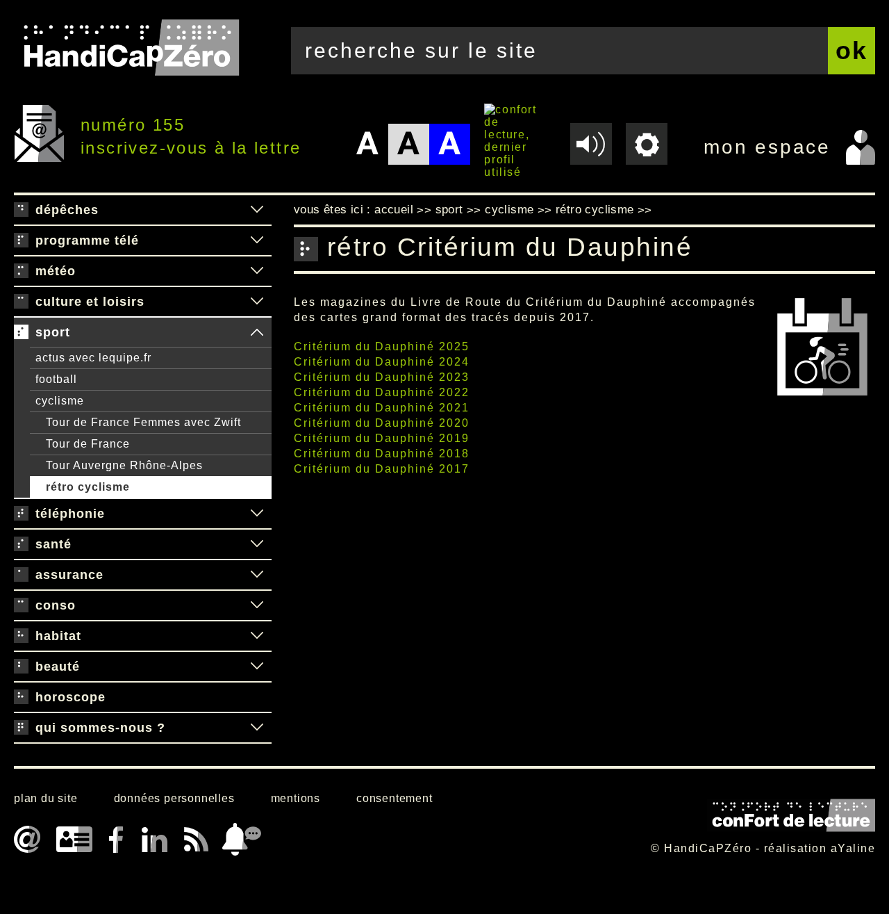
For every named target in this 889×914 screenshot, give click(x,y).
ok (851, 50)
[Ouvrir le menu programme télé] (257, 240)
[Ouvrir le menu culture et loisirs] (257, 301)
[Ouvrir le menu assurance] (257, 574)
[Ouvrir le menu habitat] (257, 636)
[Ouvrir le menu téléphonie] (257, 513)
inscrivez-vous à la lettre (191, 147)
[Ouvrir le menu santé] (257, 544)
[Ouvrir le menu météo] (257, 271)
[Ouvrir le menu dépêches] (257, 210)
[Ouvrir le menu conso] (257, 605)
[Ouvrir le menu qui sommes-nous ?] (257, 727)
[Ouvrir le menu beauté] (257, 666)
